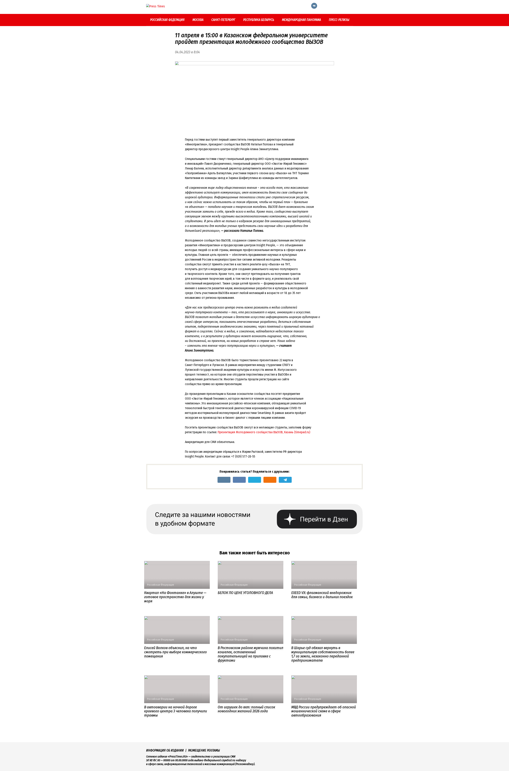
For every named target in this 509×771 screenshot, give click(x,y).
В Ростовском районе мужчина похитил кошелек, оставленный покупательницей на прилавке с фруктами (250, 654)
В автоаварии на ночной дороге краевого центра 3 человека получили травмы (175, 711)
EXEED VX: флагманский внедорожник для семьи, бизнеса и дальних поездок (322, 594)
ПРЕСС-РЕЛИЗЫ (339, 20)
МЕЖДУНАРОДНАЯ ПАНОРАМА (301, 20)
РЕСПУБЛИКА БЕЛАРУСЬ (258, 20)
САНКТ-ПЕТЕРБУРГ (223, 20)
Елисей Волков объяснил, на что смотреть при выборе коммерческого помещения (175, 651)
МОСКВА (197, 20)
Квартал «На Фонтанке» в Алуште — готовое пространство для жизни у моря (175, 596)
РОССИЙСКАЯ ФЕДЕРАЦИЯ (167, 20)
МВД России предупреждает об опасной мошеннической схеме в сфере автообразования (323, 711)
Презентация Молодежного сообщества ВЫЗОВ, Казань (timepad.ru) (264, 432)
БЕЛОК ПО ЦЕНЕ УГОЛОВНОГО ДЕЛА (245, 592)
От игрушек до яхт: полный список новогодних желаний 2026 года (246, 709)
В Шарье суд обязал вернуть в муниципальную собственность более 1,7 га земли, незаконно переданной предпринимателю (322, 654)
